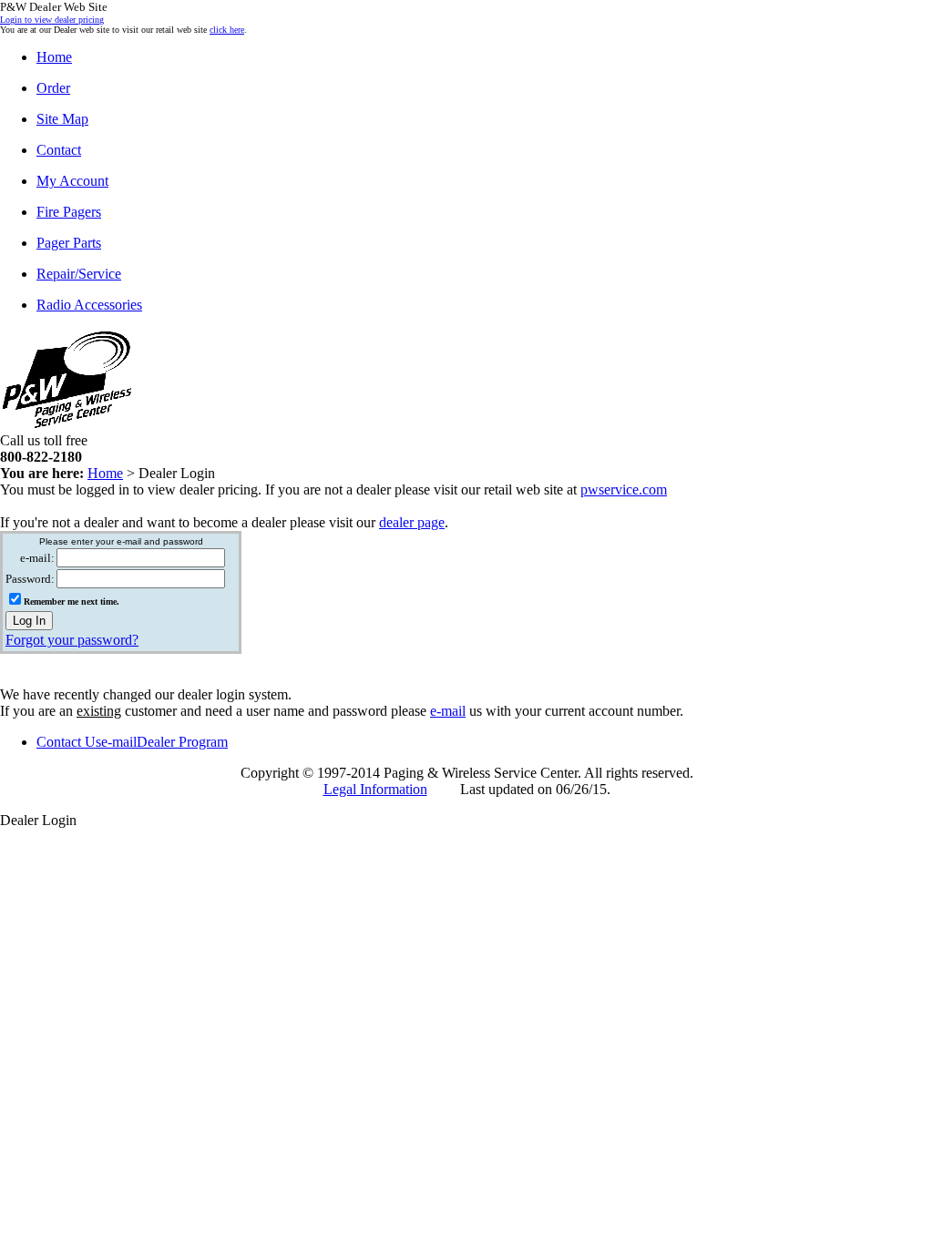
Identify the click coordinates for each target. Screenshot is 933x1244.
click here (227, 30)
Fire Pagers (68, 211)
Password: (30, 579)
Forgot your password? (71, 639)
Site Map (62, 119)
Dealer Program (182, 741)
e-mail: (37, 558)
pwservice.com (623, 489)
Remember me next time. (71, 602)
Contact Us (68, 741)
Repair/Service (78, 273)
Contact (58, 150)
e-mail (448, 711)
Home (54, 57)
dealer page (412, 522)
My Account (72, 181)
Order (53, 88)
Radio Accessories (89, 304)
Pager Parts (68, 242)
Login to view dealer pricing (52, 20)
